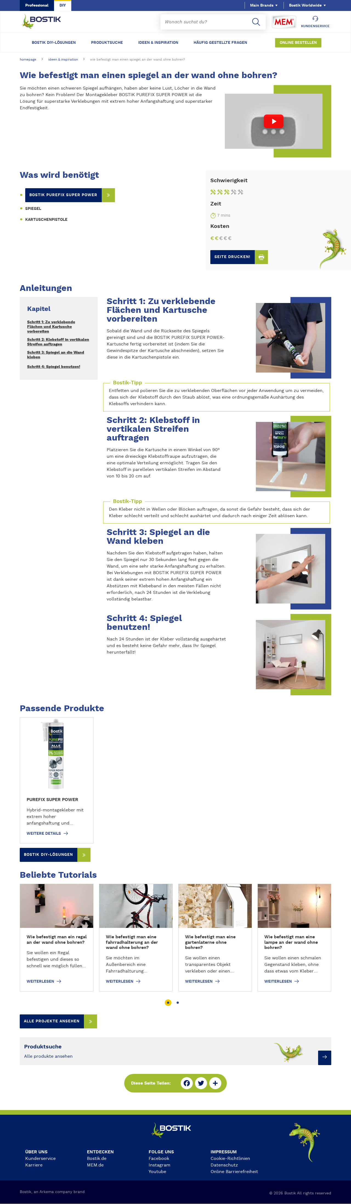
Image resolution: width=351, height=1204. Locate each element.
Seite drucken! (232, 257)
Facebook (159, 1158)
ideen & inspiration (63, 59)
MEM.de (95, 1165)
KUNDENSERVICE (315, 26)
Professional (37, 5)
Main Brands (261, 5)
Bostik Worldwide (305, 5)
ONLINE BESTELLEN (298, 43)
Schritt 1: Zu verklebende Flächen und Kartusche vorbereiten (51, 326)
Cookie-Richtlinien (230, 1158)
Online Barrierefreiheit (234, 1171)
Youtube (157, 1171)
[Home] (45, 22)
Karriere (34, 1165)
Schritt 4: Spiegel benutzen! (53, 367)
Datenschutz (224, 1165)
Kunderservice (40, 1158)
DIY (63, 5)
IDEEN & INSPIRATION (158, 43)
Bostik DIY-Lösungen (48, 855)
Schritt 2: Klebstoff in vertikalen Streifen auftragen (58, 342)
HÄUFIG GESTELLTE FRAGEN (220, 43)
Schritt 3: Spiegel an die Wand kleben (55, 355)
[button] (168, 1002)
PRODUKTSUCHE (107, 43)
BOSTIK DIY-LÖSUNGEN (54, 43)
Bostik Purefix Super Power (63, 195)
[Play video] (273, 121)
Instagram (159, 1165)
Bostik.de (96, 1158)
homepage (28, 59)
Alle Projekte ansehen (52, 1021)
